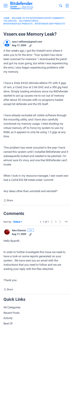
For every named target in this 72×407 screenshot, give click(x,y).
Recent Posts (11, 312)
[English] (22, 5)
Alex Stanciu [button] (19, 230)
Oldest (17, 222)
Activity (8, 318)
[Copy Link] (30, 45)
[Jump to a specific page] (66, 222)
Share (8, 200)
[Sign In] (67, 5)
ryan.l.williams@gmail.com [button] (27, 41)
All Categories (11, 307)
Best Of (8, 323)
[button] (6, 43)
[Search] (60, 5)
